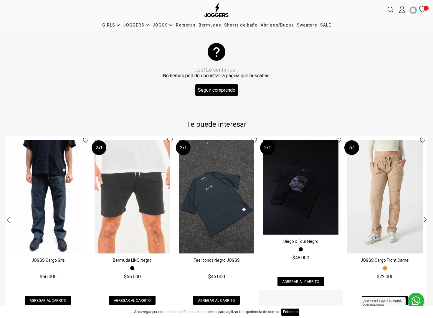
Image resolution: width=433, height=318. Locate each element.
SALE (325, 25)
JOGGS (160, 25)
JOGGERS (134, 25)
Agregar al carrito (48, 301)
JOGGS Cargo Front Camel (385, 260)
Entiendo (290, 312)
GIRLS (109, 25)
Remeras (186, 25)
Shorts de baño (241, 25)
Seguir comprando (216, 90)
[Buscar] (390, 9)
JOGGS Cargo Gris (48, 260)
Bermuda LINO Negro (132, 260)
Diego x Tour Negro (300, 241)
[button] (425, 219)
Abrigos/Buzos (277, 25)
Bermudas (210, 25)
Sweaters (307, 25)
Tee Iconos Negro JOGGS (217, 260)
